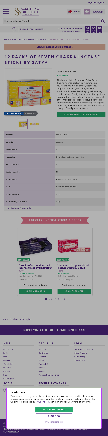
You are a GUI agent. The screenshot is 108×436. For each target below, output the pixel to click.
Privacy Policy (43, 401)
